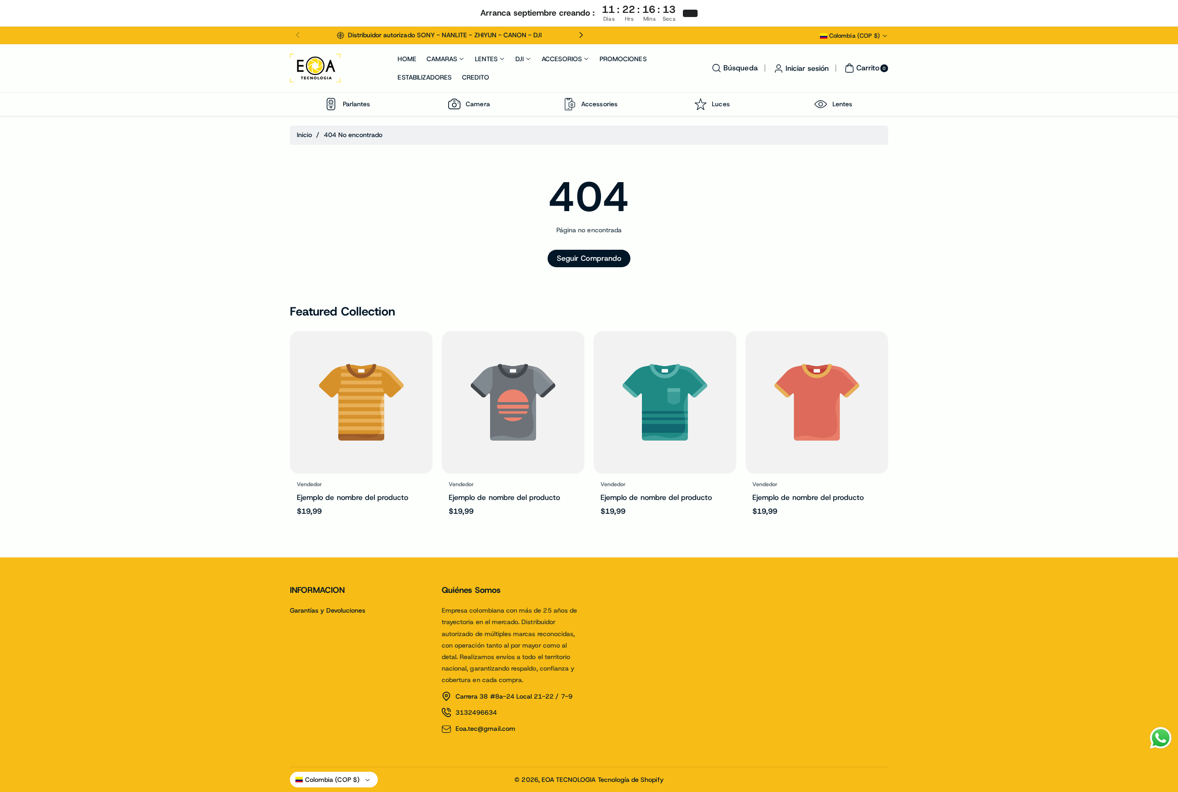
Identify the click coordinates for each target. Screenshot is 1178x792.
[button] (298, 35)
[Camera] (454, 104)
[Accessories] (569, 104)
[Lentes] (821, 104)
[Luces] (700, 104)
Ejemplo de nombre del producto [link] (353, 497)
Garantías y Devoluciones (327, 610)
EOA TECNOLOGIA (569, 779)
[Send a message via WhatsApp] (1160, 738)
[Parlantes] (331, 104)
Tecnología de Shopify (631, 779)
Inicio (304, 135)
